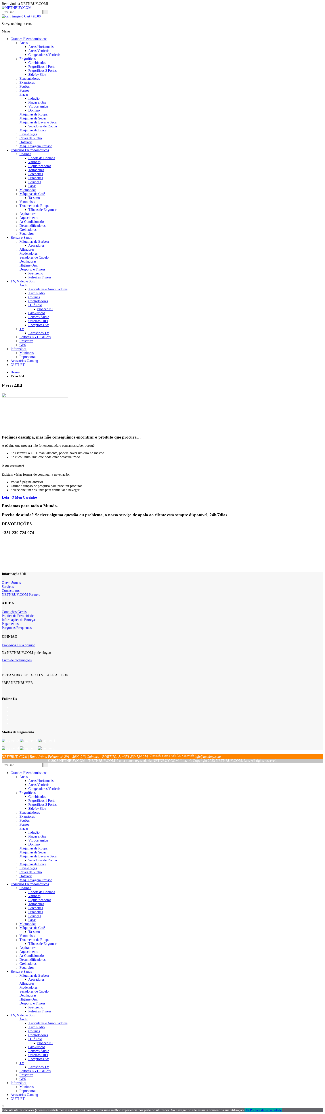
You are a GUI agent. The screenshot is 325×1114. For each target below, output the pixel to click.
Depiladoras (27, 995)
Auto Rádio (36, 1027)
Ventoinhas (27, 936)
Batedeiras (35, 908)
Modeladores (28, 987)
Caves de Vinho (30, 872)
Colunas (34, 1031)
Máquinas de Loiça (32, 864)
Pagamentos (10, 624)
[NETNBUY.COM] (16, 7)
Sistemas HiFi (38, 1055)
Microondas (27, 924)
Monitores (26, 1087)
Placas (23, 828)
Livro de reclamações (17, 660)
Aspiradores (27, 947)
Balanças (34, 916)
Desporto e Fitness (32, 1003)
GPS (22, 1079)
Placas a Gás (37, 836)
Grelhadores (27, 963)
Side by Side (37, 808)
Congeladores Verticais (44, 789)
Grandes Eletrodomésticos (29, 773)
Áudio (23, 1019)
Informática (19, 1083)
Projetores (26, 1075)
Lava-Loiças (28, 868)
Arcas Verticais (38, 785)
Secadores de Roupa (42, 860)
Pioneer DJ (45, 1043)
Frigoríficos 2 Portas (42, 804)
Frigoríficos (27, 792)
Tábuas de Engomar (42, 944)
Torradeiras (36, 904)
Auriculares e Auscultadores (47, 1023)
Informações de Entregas (19, 620)
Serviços (8, 586)
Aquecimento (28, 951)
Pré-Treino (35, 1007)
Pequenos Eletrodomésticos (30, 884)
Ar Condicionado (31, 955)
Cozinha (25, 888)
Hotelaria (25, 876)
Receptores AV (38, 1059)
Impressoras (27, 1091)
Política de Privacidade (18, 616)
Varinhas (34, 896)
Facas (32, 920)
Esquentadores (29, 812)
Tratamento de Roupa (34, 940)
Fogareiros (26, 967)
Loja (5, 497)
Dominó (34, 844)
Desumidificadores (32, 959)
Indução (34, 832)
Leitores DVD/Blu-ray (35, 1071)
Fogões (24, 820)
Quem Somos (11, 582)
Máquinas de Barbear (34, 975)
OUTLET (18, 1099)
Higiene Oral (28, 999)
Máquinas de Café (32, 928)
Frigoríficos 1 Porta (41, 800)
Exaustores (27, 816)
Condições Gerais (14, 612)
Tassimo (34, 932)
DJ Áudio (35, 1039)
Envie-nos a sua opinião (18, 645)
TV (21, 1063)
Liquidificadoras (39, 900)
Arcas (23, 777)
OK (247, 1110)
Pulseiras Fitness (39, 1011)
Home (15, 372)
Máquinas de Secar (32, 852)
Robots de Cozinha (41, 892)
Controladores (38, 1035)
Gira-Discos (36, 1047)
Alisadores (26, 983)
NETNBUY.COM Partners (21, 594)
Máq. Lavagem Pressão (35, 880)
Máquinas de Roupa (33, 848)
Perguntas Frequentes (17, 628)
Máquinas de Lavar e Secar (38, 856)
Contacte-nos (11, 590)
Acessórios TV (38, 1067)
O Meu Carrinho (24, 497)
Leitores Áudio (38, 1051)
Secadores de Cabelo (34, 991)
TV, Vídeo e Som (23, 1015)
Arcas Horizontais (41, 781)
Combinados (37, 796)
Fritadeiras (35, 912)
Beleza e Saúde (21, 971)
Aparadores (36, 979)
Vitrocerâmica (38, 840)
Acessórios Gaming (24, 1095)
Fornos (24, 824)
